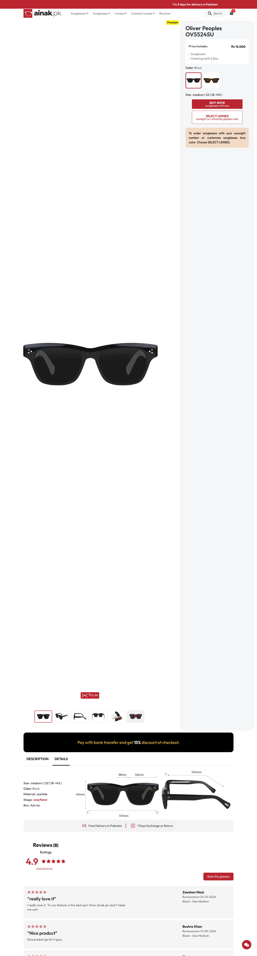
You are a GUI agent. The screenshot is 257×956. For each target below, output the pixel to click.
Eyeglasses (78, 13)
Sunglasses (100, 13)
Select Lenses (217, 117)
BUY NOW (217, 104)
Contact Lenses (142, 13)
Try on (92, 695)
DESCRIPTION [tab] (38, 759)
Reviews (164, 13)
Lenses (120, 13)
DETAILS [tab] (61, 759)
